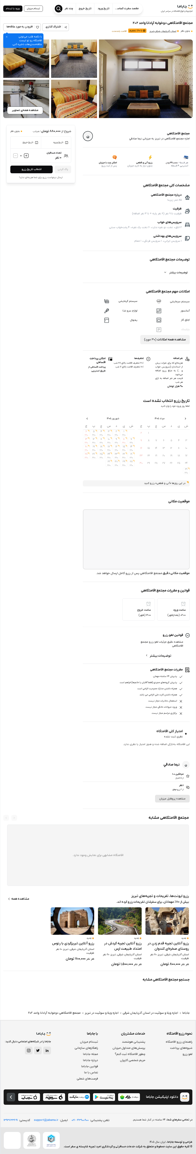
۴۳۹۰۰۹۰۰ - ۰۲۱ (80, 1120)
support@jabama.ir (46, 1120)
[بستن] (7, 37)
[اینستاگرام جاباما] (29, 1050)
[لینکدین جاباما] (47, 1050)
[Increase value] (26, 155)
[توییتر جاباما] (38, 1050)
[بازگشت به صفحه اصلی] (11, 1097)
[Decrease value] (15, 155)
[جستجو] (58, 8)
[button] (146, 78)
